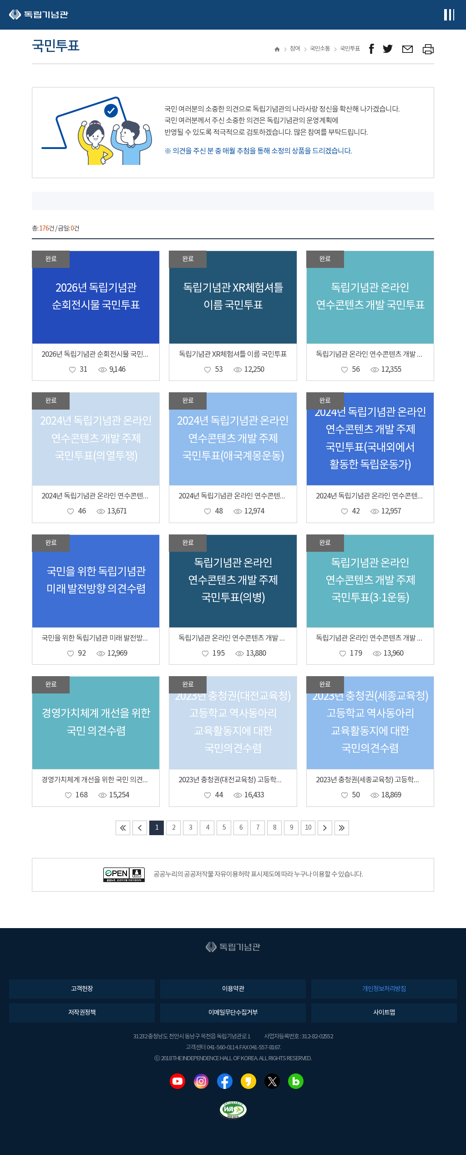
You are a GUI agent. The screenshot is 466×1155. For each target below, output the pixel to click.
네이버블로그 (296, 1081)
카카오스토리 (248, 1081)
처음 (123, 828)
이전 (139, 828)
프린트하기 (428, 49)
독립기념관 (38, 15)
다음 (325, 828)
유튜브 (177, 1081)
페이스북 (225, 1081)
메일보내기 (408, 49)
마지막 (341, 828)
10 (308, 828)
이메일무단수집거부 (233, 1012)
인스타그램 (201, 1081)
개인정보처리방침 (384, 989)
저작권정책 (82, 1012)
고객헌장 (82, 989)
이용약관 (233, 989)
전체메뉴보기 (449, 15)
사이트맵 (384, 1012)
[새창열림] (371, 49)
